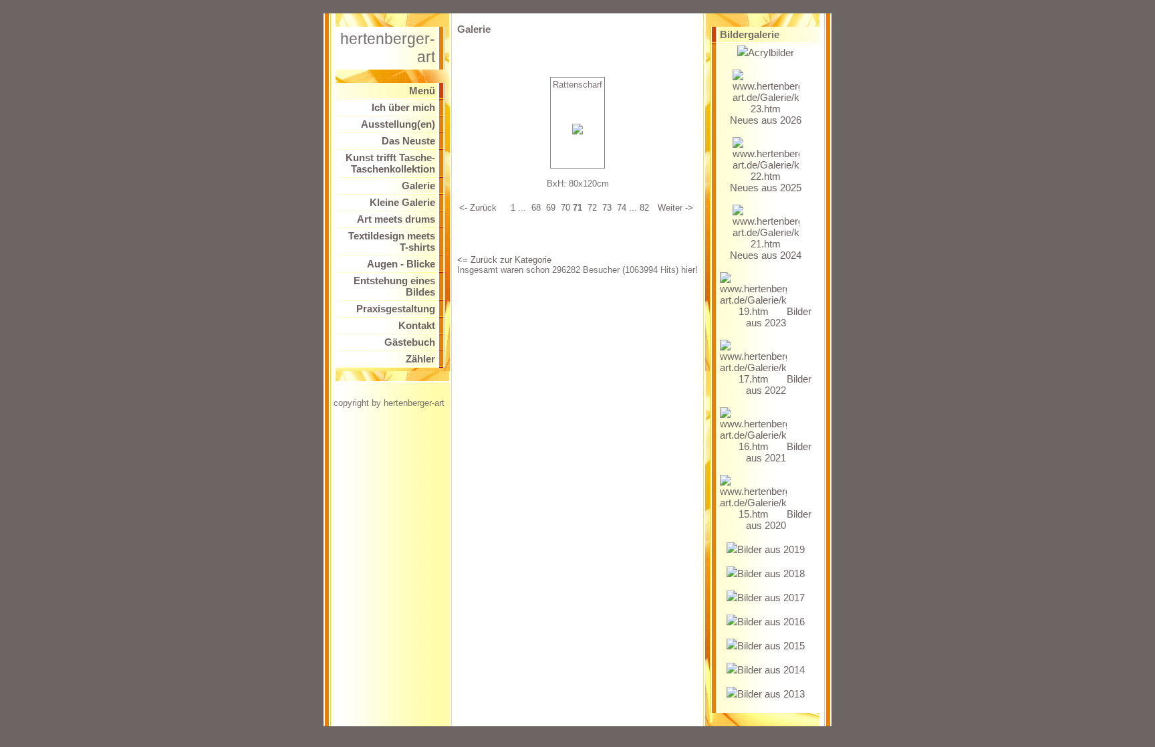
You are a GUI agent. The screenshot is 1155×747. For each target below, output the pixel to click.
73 (607, 208)
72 (592, 208)
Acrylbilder (771, 52)
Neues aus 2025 (765, 187)
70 (565, 208)
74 (621, 208)
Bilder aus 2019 (771, 549)
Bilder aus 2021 (778, 452)
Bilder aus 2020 (778, 519)
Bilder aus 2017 (771, 597)
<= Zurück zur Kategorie (504, 260)
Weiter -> (675, 208)
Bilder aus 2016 (771, 621)
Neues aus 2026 (765, 120)
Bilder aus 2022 (778, 384)
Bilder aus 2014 (771, 669)
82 (644, 208)
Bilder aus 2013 (771, 694)
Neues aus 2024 (765, 255)
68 (536, 208)
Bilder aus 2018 (771, 573)
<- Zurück (478, 208)
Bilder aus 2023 (778, 317)
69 (550, 208)
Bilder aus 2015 (771, 645)
